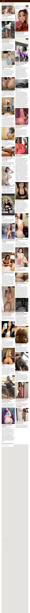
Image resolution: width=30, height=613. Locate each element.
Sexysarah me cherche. (20, 200)
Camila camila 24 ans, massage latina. (8, 339)
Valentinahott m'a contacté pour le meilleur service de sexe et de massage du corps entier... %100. (8, 158)
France (7, 2)
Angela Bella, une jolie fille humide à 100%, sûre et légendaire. (7, 425)
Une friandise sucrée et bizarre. (8, 140)
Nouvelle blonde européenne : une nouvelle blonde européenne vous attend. (8, 400)
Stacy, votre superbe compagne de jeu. (22, 240)
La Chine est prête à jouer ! (7, 115)
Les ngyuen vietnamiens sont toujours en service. (7, 187)
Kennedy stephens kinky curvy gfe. (21, 89)
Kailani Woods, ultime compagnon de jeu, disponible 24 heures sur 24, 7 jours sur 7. (22, 313)
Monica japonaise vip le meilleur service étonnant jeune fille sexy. (8, 273)
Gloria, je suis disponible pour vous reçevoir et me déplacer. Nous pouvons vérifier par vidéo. (8, 67)
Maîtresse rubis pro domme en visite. (8, 216)
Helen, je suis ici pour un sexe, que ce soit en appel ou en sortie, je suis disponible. (8, 313)
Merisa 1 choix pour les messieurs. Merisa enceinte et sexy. (21, 283)
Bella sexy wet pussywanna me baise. (22, 372)
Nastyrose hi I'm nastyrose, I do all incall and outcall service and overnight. (8, 240)
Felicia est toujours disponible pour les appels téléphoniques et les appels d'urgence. (21, 400)
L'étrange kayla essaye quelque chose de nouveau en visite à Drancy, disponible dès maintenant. (22, 64)
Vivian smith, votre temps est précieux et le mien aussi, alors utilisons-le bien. (21, 126)
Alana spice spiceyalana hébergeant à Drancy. (20, 33)
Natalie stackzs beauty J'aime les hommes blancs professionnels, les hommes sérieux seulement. (8, 41)
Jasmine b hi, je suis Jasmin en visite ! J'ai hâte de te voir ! (21, 155)
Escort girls (3, 2)
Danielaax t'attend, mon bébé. (8, 91)
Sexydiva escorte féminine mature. (7, 365)
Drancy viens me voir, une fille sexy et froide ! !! (21, 344)
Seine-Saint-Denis (11, 2)
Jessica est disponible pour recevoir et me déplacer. (7, 15)
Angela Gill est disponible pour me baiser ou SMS (21, 422)
